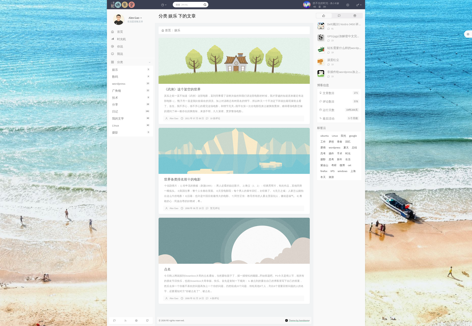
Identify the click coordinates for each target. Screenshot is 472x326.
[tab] (324, 15)
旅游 (331, 177)
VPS (332, 171)
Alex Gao (174, 118)
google (353, 135)
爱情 (323, 147)
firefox (323, 171)
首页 (168, 30)
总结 (354, 147)
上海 (353, 171)
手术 (339, 153)
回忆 (347, 141)
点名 (167, 269)
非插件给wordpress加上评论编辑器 (350, 72)
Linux (130, 125)
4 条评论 (214, 298)
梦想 (331, 141)
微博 (342, 165)
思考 (331, 159)
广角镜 (130, 90)
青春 (339, 141)
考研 (333, 165)
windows (342, 171)
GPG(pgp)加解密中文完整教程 (346, 36)
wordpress (130, 83)
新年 (339, 159)
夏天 (346, 147)
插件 (331, 153)
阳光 (343, 135)
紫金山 (324, 165)
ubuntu (324, 135)
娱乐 (130, 69)
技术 (130, 97)
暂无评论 (215, 208)
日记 (130, 111)
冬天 (323, 177)
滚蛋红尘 (333, 60)
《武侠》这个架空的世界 (182, 89)
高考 (323, 153)
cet (349, 165)
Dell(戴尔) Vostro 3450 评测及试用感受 (351, 24)
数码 (130, 76)
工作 (323, 141)
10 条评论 (215, 118)
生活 (347, 159)
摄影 (130, 132)
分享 (130, 104)
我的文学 (130, 118)
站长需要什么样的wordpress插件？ (350, 48)
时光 (347, 153)
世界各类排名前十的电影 (182, 179)
